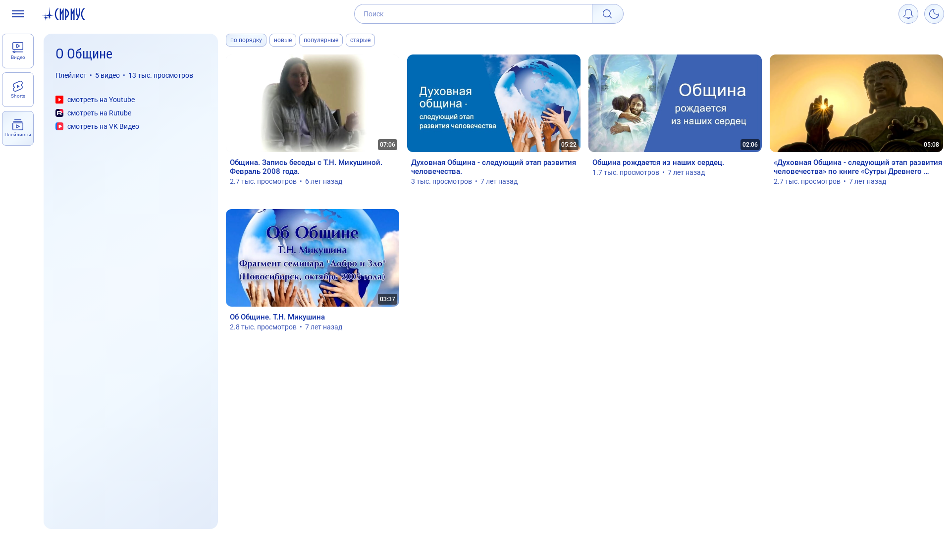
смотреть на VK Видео (103, 126)
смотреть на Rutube (99, 113)
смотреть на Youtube (101, 100)
